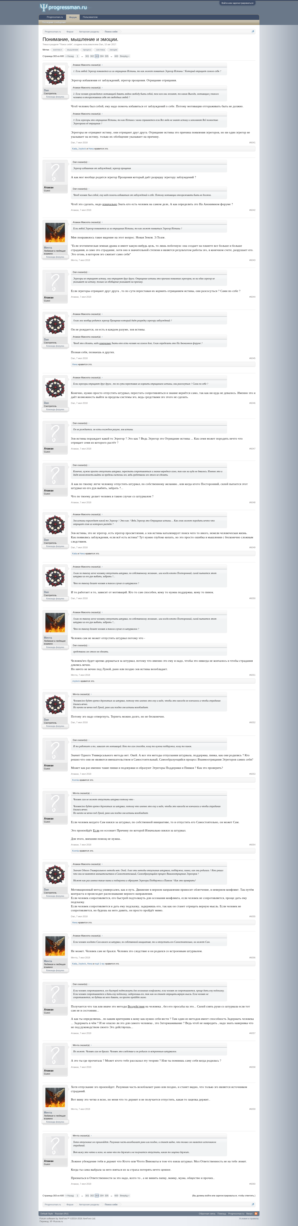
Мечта (48, 247)
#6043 (252, 260)
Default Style (47, 1213)
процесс (87, 49)
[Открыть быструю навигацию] (253, 31)
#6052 (252, 722)
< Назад (69, 56)
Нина (91, 148)
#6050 (252, 598)
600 (116, 56)
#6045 (252, 358)
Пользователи (90, 17)
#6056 (252, 957)
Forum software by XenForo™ (68, 1218)
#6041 (252, 142)
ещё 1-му (100, 963)
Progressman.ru (55, 17)
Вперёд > (124, 56)
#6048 (252, 502)
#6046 (252, 403)
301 (87, 56)
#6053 (252, 774)
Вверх (249, 1213)
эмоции (113, 49)
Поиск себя (66, 44)
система (100, 49)
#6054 (252, 844)
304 (102, 56)
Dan (101, 44)
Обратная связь (207, 1213)
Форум (73, 17)
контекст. (57, 49)
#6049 (252, 547)
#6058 (252, 1067)
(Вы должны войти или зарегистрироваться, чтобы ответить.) (223, 1195)
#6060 (252, 1184)
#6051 (252, 675)
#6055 (252, 916)
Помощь (222, 1213)
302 (92, 56)
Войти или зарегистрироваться (237, 3)
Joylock (82, 148)
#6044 (252, 297)
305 (106, 56)
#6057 (252, 1033)
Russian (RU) (62, 1213)
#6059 (252, 1109)
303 (97, 56)
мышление (72, 49)
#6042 (252, 210)
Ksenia (75, 780)
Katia (74, 148)
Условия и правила (248, 1218)
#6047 (252, 448)
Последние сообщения (54, 22)
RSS (256, 1213)
